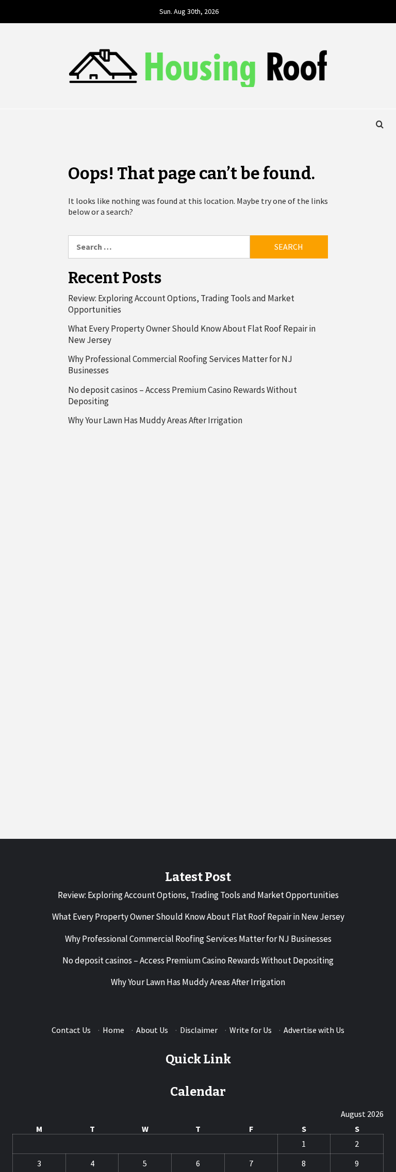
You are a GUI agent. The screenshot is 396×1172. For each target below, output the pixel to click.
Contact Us (71, 1030)
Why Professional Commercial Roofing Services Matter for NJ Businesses (180, 364)
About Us (152, 1030)
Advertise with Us (314, 1030)
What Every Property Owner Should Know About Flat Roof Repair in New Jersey (192, 334)
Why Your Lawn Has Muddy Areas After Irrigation (155, 420)
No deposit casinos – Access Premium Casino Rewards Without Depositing (182, 395)
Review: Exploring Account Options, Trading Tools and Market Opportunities (181, 303)
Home (113, 1030)
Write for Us (250, 1030)
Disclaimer (199, 1030)
